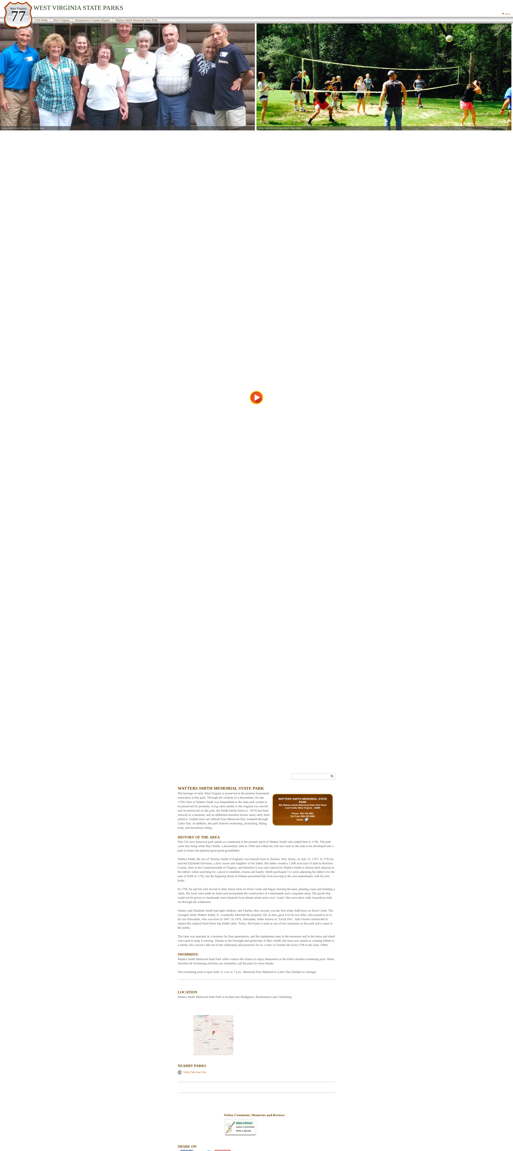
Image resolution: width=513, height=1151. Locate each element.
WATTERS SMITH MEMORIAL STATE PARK (302, 800)
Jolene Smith (39, 128)
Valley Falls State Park (194, 1072)
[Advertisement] (207, 777)
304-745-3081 (307, 813)
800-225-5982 (308, 816)
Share (507, 14)
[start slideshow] (256, 397)
